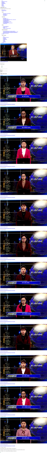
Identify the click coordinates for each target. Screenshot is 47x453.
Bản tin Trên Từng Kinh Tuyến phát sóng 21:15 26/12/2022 (7, 352)
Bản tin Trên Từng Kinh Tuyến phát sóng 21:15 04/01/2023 (7, 166)
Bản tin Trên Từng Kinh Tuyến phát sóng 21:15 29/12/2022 (7, 259)
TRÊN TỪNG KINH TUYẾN (4, 61)
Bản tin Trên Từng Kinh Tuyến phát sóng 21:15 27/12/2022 (7, 321)
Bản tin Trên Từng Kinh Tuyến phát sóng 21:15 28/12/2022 (7, 290)
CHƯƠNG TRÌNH (4, 10)
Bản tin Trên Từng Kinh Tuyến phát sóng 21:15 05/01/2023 (7, 135)
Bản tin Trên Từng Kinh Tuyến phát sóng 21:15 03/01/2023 (7, 197)
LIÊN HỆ (3, 42)
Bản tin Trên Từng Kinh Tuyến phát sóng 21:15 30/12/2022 (7, 228)
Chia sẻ (1, 71)
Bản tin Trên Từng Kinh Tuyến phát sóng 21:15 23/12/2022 (7, 383)
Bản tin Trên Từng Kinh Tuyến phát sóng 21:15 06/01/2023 (7, 104)
